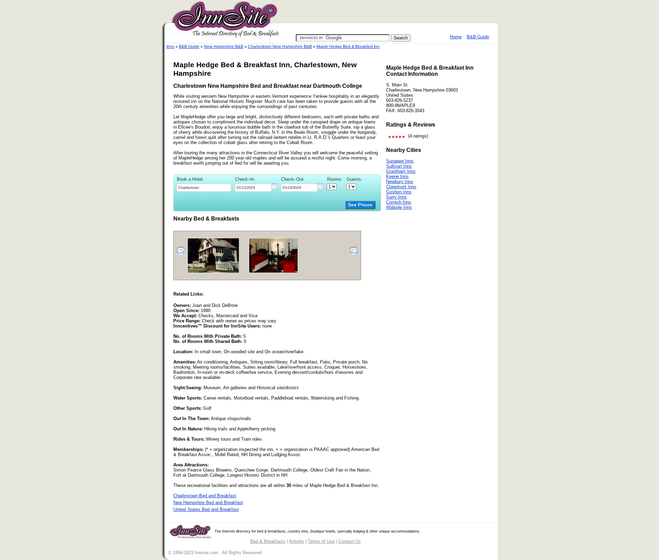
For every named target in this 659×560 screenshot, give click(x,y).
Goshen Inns (399, 191)
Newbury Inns (399, 181)
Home (456, 36)
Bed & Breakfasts (268, 541)
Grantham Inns (401, 171)
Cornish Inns (398, 202)
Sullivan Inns (399, 166)
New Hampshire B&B (223, 46)
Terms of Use (321, 541)
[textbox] (203, 187)
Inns (170, 46)
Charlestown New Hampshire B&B (280, 46)
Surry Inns (396, 197)
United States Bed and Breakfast (206, 509)
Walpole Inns (399, 207)
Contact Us (349, 541)
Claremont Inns (401, 186)
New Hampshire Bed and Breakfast (208, 502)
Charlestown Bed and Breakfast (204, 495)
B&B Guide (478, 36)
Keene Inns (397, 176)
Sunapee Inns (400, 161)
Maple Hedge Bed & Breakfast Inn (348, 46)
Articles (296, 541)
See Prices (360, 204)
